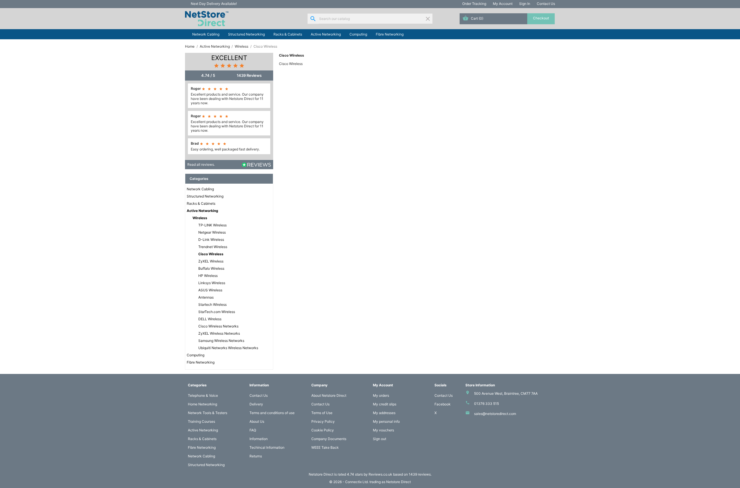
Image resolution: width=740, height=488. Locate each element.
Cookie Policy (322, 430)
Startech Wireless (212, 304)
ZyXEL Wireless (210, 261)
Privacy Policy (323, 421)
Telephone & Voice (203, 395)
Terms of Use (321, 413)
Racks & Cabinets (287, 34)
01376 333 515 (486, 403)
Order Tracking (474, 3)
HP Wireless (208, 275)
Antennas (206, 297)
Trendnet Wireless (212, 247)
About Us (256, 421)
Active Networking (326, 34)
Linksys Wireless (211, 283)
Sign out (379, 439)
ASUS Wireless (210, 290)
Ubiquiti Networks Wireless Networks (228, 348)
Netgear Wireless (212, 232)
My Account (503, 3)
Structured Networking (246, 34)
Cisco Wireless (210, 254)
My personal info (386, 421)
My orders (381, 395)
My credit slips (384, 404)
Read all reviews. (201, 164)
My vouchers (383, 430)
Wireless (200, 218)
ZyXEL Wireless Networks (219, 333)
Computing (358, 34)
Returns (255, 456)
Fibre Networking (390, 34)
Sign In (524, 3)
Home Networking (202, 404)
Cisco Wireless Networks (218, 326)
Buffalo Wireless (211, 268)
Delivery (256, 404)
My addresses (384, 413)
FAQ (252, 430)
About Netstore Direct (328, 395)
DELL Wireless (209, 319)
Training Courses (201, 421)
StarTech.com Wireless (216, 312)
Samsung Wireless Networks (221, 340)
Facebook (442, 404)
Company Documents (328, 439)
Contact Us (546, 3)
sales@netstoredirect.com (495, 413)
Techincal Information (266, 447)
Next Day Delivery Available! (214, 3)
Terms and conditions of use (272, 413)
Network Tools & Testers (207, 413)
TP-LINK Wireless (212, 225)
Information (258, 439)
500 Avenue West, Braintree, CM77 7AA (506, 393)
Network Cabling (205, 34)
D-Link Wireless (211, 239)
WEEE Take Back (325, 447)
